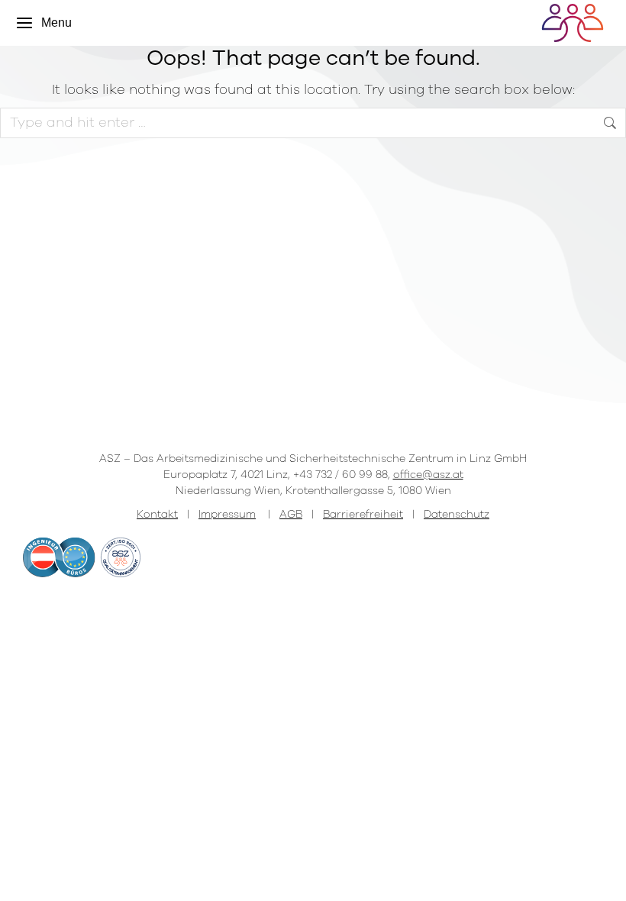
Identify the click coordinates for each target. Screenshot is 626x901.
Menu (56, 22)
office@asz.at (428, 474)
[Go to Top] (603, 878)
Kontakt (157, 514)
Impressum (227, 514)
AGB (290, 514)
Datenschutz (456, 514)
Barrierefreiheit (363, 514)
